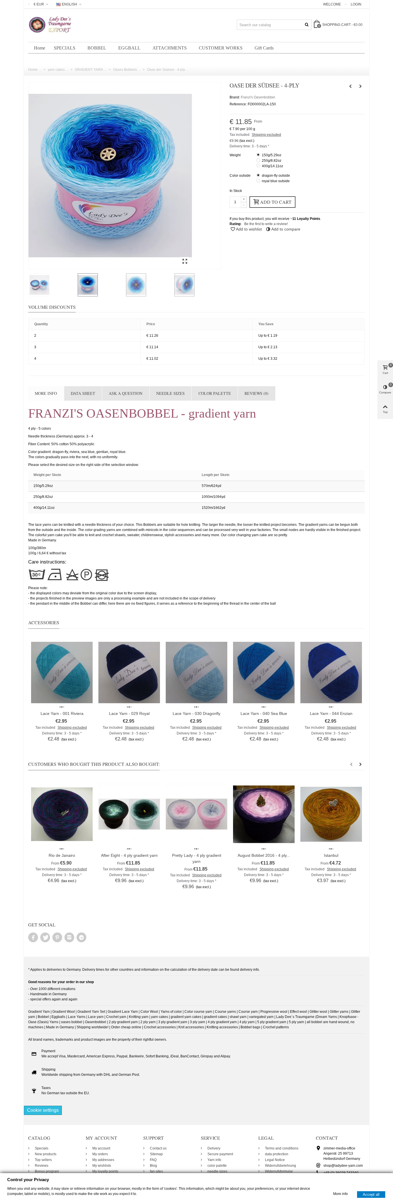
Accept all (371, 1194)
